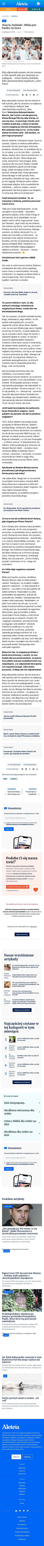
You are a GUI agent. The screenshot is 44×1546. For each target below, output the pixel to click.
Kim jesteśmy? (22, 1524)
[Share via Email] (34, 95)
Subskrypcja (22, 1488)
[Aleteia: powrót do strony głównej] (22, 4)
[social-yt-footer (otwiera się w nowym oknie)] (16, 1511)
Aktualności (22, 1468)
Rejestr (8, 9)
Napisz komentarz (22, 934)
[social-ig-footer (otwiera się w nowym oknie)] (28, 1511)
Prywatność (22, 1539)
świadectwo (8, 1206)
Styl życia (22, 1471)
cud (5, 1376)
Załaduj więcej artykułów (22, 1010)
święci (6, 1335)
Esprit (19, 32)
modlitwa (13, 779)
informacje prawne (22, 1528)
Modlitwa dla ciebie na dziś (18, 1133)
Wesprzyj (21, 9)
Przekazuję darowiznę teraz (16, 887)
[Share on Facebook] (23, 95)
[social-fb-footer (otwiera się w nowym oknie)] (20, 1511)
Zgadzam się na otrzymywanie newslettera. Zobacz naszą (21, 823)
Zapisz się (9, 829)
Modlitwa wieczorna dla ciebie (19, 1112)
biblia (5, 779)
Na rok (22, 1503)
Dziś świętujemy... (15, 1103)
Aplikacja (22, 1486)
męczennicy (8, 1292)
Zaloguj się (33, 927)
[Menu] (8, 4)
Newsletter (22, 1483)
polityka (6, 1251)
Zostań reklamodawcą (22, 1532)
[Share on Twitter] (30, 95)
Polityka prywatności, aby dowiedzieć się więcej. (20, 824)
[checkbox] (4, 823)
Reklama (22, 1494)
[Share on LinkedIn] (26, 95)
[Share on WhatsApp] (37, 95)
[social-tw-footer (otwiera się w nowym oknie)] (24, 1511)
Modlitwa (35, 9)
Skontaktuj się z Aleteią (22, 1536)
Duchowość (5, 16)
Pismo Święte (26, 246)
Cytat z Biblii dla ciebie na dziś (20, 1123)
